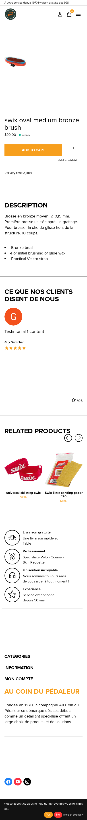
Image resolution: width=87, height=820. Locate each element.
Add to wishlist (67, 160)
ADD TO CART (33, 150)
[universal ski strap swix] (23, 469)
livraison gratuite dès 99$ (53, 3)
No (58, 814)
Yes (48, 814)
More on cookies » (73, 814)
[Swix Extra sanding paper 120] (64, 469)
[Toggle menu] (78, 14)
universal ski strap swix (23, 492)
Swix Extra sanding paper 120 (64, 494)
